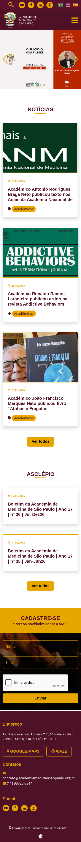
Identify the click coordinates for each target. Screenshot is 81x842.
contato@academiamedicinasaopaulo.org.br (39, 778)
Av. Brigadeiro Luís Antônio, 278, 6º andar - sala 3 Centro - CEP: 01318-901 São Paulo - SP (38, 736)
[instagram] (49, 5)
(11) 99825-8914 (19, 783)
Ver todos (40, 441)
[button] (37, 85)
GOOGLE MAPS (24, 751)
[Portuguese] (61, 4)
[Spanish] (75, 4)
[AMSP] (22, 19)
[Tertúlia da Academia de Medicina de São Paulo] (40, 59)
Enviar (40, 698)
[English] (68, 4)
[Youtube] (22, 5)
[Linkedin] (40, 5)
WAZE (61, 751)
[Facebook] (31, 5)
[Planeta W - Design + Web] (40, 836)
